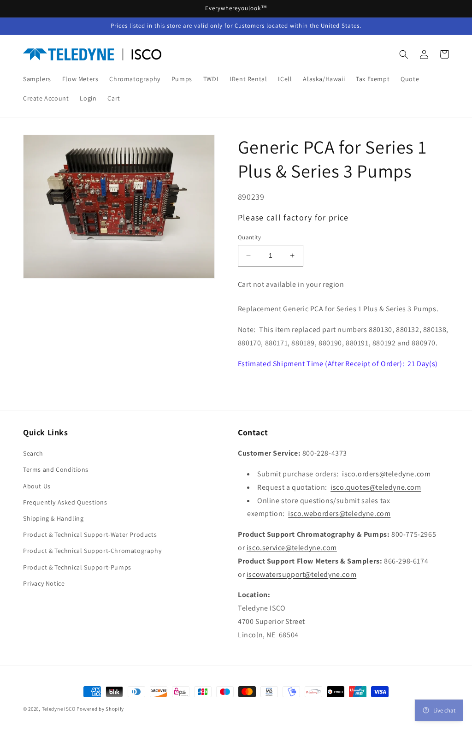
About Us (37, 486)
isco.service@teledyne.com (292, 547)
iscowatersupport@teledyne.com (301, 574)
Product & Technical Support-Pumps (77, 567)
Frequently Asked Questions (65, 502)
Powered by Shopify (100, 709)
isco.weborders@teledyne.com (339, 513)
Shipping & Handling (53, 518)
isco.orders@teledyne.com (386, 474)
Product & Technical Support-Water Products (90, 534)
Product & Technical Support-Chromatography (92, 550)
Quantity (249, 237)
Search (33, 453)
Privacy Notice (44, 583)
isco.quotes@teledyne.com (375, 487)
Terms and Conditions (55, 469)
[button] (404, 54)
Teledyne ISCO (59, 709)
